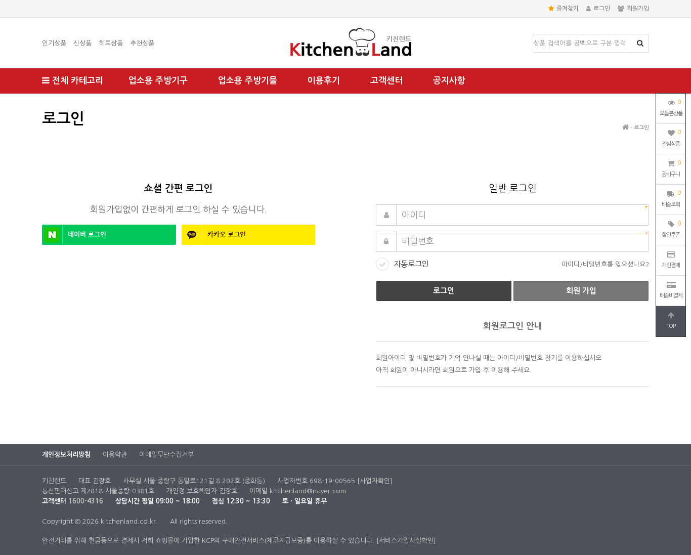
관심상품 (671, 138)
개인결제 (671, 265)
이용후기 (324, 80)
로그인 (601, 9)
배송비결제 (671, 295)
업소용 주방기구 (158, 80)
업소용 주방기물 (247, 80)
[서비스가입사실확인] (406, 540)
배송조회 (671, 198)
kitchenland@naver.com (308, 491)
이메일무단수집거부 (166, 454)
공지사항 (449, 80)
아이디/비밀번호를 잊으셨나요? (605, 264)
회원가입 (638, 9)
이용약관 (115, 454)
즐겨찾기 (567, 9)
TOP (670, 326)
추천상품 (142, 43)
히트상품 (111, 43)
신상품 (82, 43)
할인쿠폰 (671, 229)
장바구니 (671, 168)
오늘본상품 (671, 107)
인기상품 (54, 43)
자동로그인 (411, 264)
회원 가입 (581, 290)
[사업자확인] (375, 481)
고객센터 (386, 80)
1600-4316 (85, 501)
